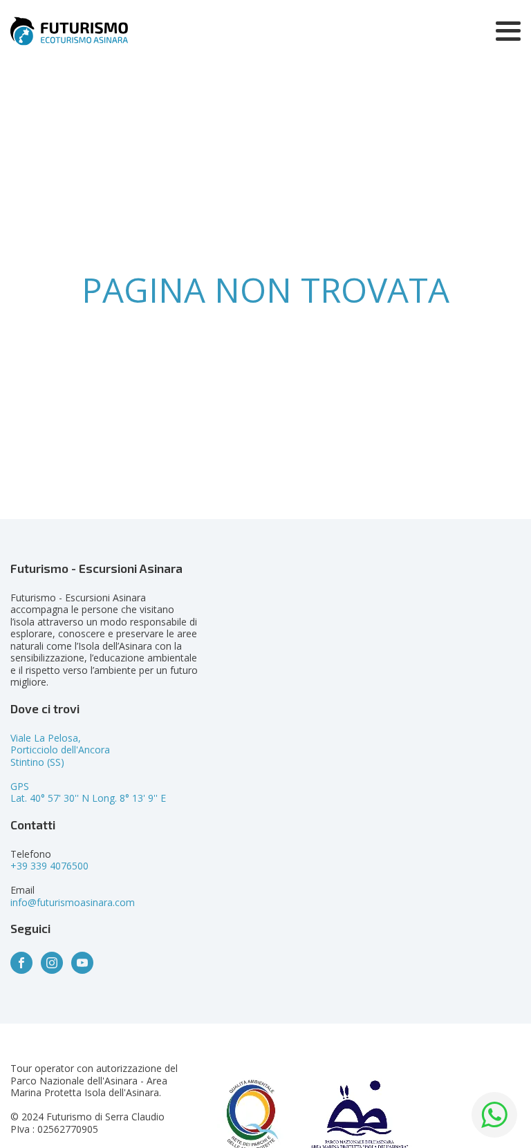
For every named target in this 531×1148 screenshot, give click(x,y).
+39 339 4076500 (49, 865)
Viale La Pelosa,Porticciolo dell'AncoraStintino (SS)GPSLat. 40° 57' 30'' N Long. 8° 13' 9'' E (88, 768)
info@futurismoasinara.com (72, 902)
